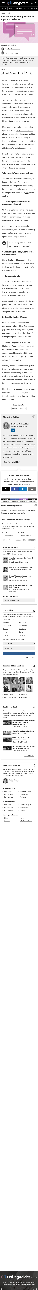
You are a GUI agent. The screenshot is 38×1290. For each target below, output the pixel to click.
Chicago (5, 629)
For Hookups (8, 797)
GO (19, 653)
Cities (11, 9)
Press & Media (8, 535)
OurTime (7, 821)
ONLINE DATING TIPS (19, 409)
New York (6, 622)
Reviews (34, 9)
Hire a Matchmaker (10, 697)
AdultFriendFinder (26, 821)
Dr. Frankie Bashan (15, 589)
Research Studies (25, 535)
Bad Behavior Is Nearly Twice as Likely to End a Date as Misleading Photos (23, 722)
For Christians (9, 810)
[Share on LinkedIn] (23, 489)
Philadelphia (23, 622)
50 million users (14, 526)
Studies (26, 9)
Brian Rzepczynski (15, 580)
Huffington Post (8, 346)
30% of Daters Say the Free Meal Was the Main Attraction (23, 747)
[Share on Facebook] (15, 489)
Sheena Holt (16, 733)
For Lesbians (24, 794)
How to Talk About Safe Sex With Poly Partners (20, 586)
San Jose (22, 635)
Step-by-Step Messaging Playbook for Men (21, 559)
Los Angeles (7, 625)
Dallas (21, 632)
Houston (5, 632)
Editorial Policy (25, 532)
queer (26, 192)
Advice (3, 9)
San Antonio (23, 625)
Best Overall (8, 791)
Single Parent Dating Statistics (23, 731)
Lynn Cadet (16, 726)
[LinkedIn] (13, 430)
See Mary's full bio (11, 462)
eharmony (23, 818)
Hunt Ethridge (14, 562)
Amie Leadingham (15, 569)
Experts (19, 9)
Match (6, 818)
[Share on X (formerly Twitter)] (6, 489)
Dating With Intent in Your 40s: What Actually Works (20, 577)
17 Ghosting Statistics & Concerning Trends (20, 739)
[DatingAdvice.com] (20, 3)
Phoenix (5, 635)
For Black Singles (25, 791)
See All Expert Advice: (10, 596)
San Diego (22, 629)
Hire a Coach (8, 694)
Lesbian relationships (24, 130)
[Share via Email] (32, 489)
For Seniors (23, 797)
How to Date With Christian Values (21, 567)
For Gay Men (8, 794)
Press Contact (26, 697)
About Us (7, 532)
